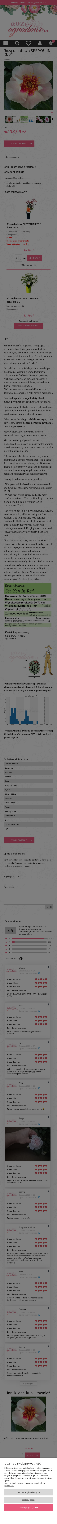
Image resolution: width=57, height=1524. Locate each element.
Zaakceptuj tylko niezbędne (28, 1492)
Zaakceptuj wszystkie (28, 1507)
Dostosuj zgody (28, 1500)
